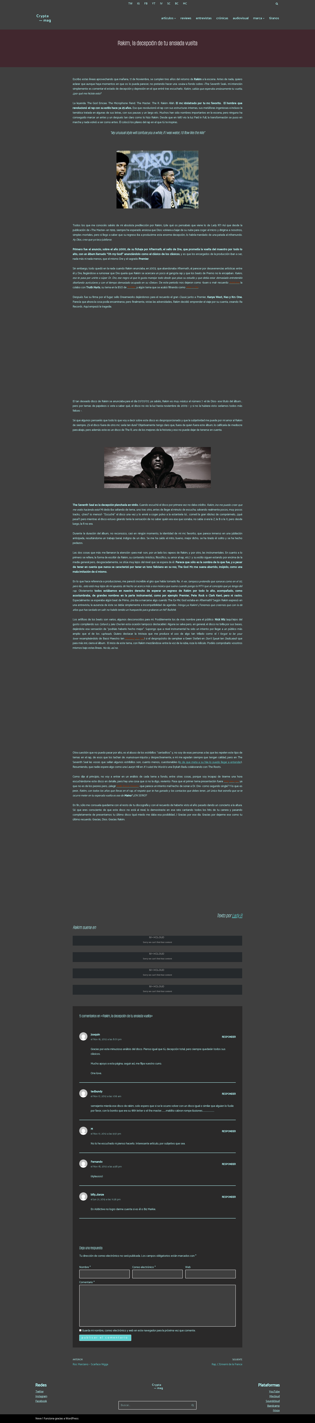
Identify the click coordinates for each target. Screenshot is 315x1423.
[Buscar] (277, 3)
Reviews (185, 18)
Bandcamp (273, 1406)
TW (130, 3)
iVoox (276, 1410)
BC (176, 3)
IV (161, 3)
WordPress (72, 1418)
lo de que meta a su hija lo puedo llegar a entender (210, 762)
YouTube (274, 1391)
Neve (38, 1418)
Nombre (85, 1267)
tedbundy (96, 1091)
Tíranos (274, 18)
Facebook (41, 1401)
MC (185, 3)
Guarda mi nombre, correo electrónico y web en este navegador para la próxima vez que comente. (139, 1330)
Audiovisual (241, 18)
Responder (229, 1037)
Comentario (87, 1282)
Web (188, 1267)
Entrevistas (204, 18)
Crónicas (222, 18)
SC (168, 3)
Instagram (41, 1396)
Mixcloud (274, 1396)
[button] (175, 18)
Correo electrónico (144, 1267)
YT (153, 3)
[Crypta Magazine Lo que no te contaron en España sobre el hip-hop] (43, 18)
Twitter (39, 1391)
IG (138, 3)
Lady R (237, 915)
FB (145, 3)
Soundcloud (273, 1401)
